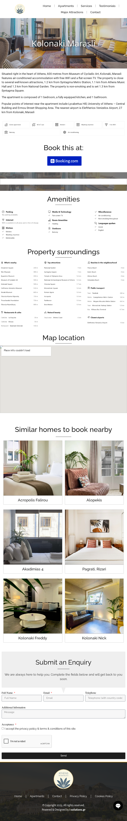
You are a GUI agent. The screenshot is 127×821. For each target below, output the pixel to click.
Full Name (7, 692)
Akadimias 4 (32, 569)
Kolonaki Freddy (32, 638)
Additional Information (13, 707)
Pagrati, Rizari (94, 569)
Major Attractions (72, 12)
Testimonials (107, 6)
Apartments (66, 6)
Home (47, 6)
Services (86, 6)
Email (46, 692)
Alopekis (94, 500)
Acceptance (8, 724)
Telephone (90, 692)
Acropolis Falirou (33, 500)
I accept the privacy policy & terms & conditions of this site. (40, 728)
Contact (95, 12)
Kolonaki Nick (94, 638)
